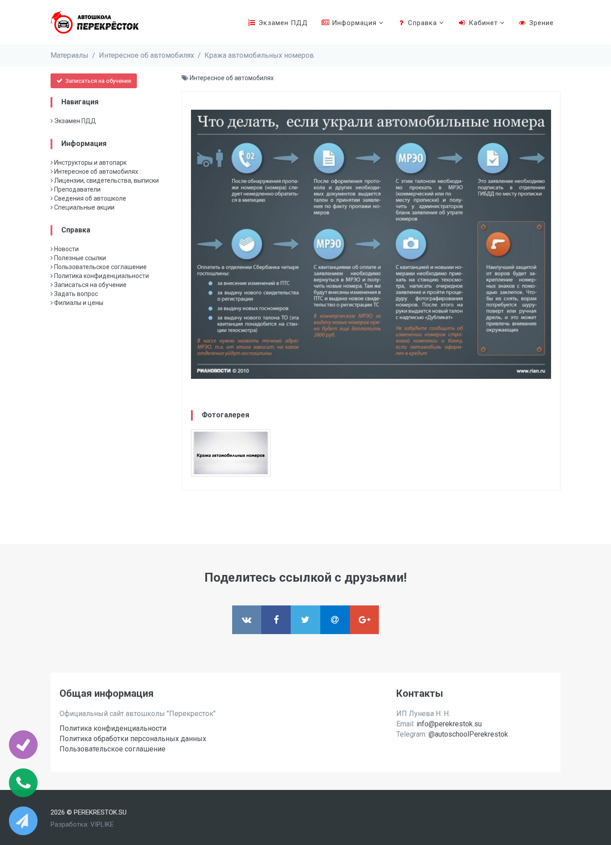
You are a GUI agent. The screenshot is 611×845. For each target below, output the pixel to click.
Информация (354, 23)
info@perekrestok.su (449, 724)
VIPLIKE (102, 824)
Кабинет (483, 23)
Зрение (540, 23)
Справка (422, 23)
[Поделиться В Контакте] (247, 619)
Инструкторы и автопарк (90, 162)
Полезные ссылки (79, 258)
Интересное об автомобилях (146, 55)
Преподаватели (77, 189)
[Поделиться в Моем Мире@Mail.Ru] (335, 619)
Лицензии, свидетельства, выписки (106, 180)
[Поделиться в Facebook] (276, 619)
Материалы (70, 55)
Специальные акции (84, 207)
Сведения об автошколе (89, 198)
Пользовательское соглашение (100, 266)
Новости (66, 249)
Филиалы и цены (78, 302)
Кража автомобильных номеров (259, 55)
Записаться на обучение (97, 80)
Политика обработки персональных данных (132, 738)
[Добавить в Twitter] (305, 619)
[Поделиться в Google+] (364, 619)
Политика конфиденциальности (101, 275)
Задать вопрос (75, 293)
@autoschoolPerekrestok (468, 734)
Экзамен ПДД (282, 23)
